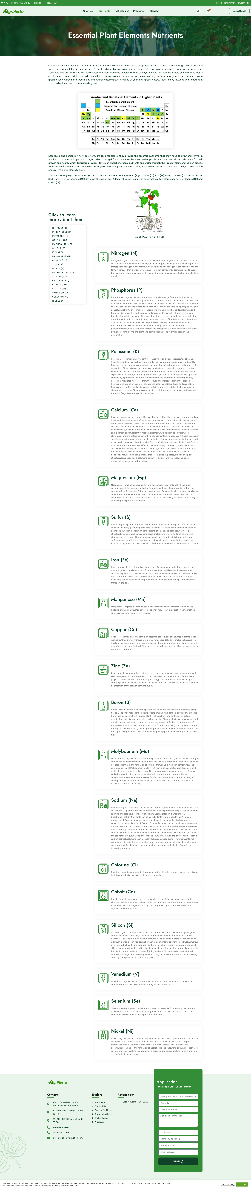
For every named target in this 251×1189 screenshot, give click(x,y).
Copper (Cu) (59, 260)
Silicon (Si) (59, 288)
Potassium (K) (60, 236)
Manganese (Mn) (62, 256)
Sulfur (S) (58, 248)
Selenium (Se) (60, 297)
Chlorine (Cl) (60, 280)
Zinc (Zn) (57, 264)
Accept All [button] (242, 1184)
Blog (125, 1101)
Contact (154, 11)
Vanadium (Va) (61, 293)
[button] (198, 10)
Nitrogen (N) (60, 228)
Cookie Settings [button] (228, 1184)
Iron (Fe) (57, 252)
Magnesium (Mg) (62, 244)
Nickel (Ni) (58, 301)
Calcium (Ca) (60, 240)
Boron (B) (58, 268)
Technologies (121, 11)
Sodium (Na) (59, 276)
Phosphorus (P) (62, 232)
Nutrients (104, 11)
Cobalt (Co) (59, 284)
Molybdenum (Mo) (63, 272)
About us (87, 11)
